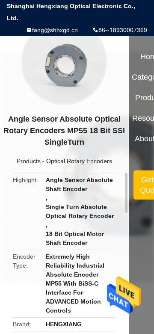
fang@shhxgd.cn (55, 30)
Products (29, 161)
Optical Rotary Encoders (79, 161)
